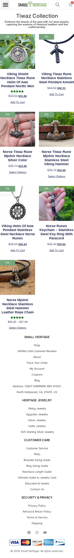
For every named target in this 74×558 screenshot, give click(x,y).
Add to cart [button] (17, 102)
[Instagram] (37, 532)
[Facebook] (29, 532)
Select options (17, 172)
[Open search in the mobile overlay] (57, 4)
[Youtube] (45, 532)
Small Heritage (30, 551)
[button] (5, 4)
